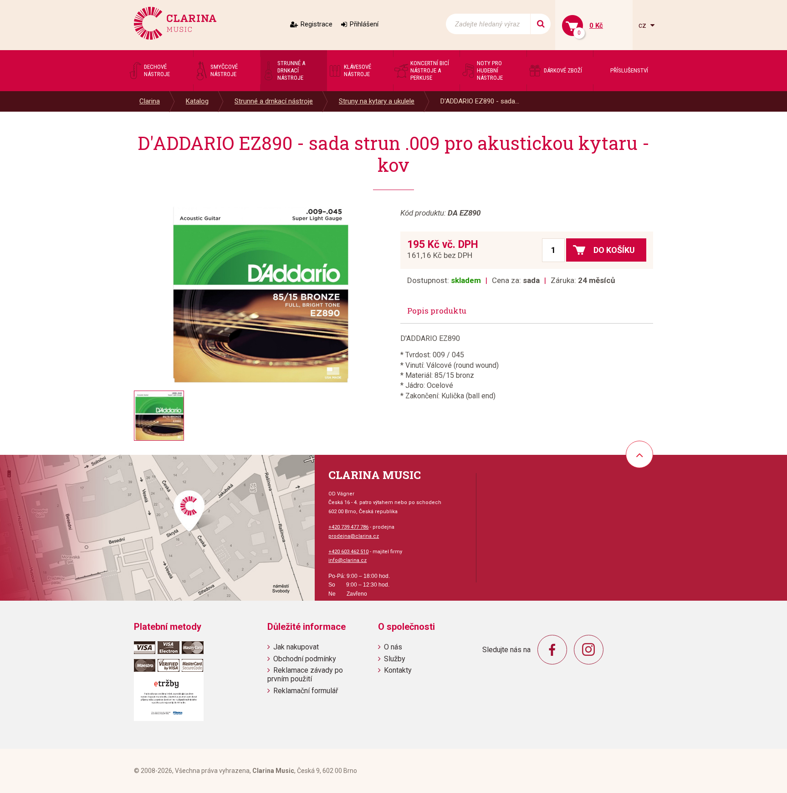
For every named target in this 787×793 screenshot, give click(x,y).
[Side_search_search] (540, 24)
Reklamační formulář (305, 690)
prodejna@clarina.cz (353, 536)
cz (643, 25)
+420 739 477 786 (348, 527)
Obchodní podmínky (304, 658)
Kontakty (398, 670)
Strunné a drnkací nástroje (274, 101)
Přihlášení (364, 24)
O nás (393, 647)
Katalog (197, 101)
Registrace (316, 24)
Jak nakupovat (296, 647)
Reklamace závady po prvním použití (305, 674)
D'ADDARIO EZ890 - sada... (479, 101)
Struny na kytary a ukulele (376, 101)
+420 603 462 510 (348, 552)
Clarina (149, 101)
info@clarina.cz (347, 560)
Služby (394, 658)
